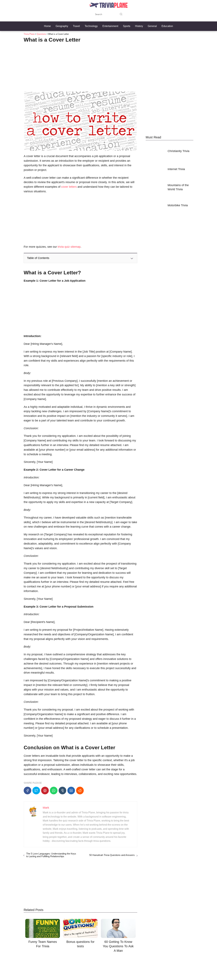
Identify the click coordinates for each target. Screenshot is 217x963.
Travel (76, 26)
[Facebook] (27, 790)
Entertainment (110, 26)
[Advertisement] (80, 66)
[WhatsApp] (54, 790)
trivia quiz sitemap (69, 246)
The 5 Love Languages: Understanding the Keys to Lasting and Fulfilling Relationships (51, 855)
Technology (91, 26)
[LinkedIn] (71, 790)
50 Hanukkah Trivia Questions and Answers (112, 855)
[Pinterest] (45, 790)
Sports (126, 26)
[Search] (121, 14)
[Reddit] (80, 790)
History (139, 26)
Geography (62, 26)
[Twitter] (36, 790)
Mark (46, 807)
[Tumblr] (62, 790)
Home (47, 26)
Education (167, 26)
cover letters (68, 186)
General (152, 26)
